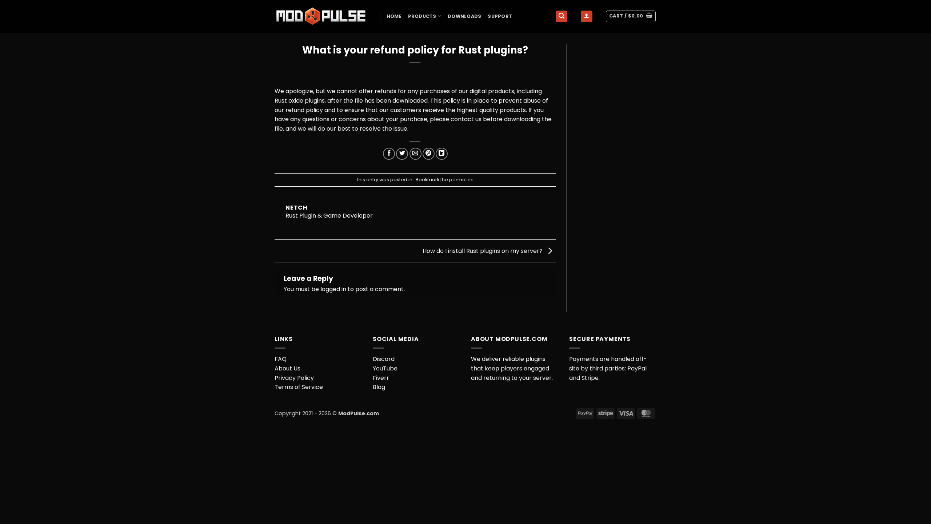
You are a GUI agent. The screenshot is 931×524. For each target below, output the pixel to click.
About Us (287, 368)
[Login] (586, 17)
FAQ (281, 359)
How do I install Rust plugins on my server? (483, 250)
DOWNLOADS (464, 16)
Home (394, 16)
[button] (561, 17)
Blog (379, 387)
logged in (333, 289)
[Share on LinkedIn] (442, 154)
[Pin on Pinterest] (429, 154)
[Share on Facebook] (389, 154)
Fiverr (381, 378)
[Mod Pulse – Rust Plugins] (322, 16)
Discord (384, 359)
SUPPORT (500, 16)
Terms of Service (299, 387)
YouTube (385, 368)
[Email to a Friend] (415, 154)
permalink (461, 179)
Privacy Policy (294, 378)
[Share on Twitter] (402, 154)
